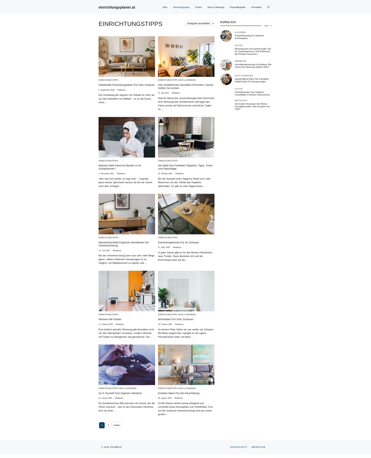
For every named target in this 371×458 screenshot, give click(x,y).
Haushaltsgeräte (237, 7)
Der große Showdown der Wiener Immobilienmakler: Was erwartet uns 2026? (252, 106)
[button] (268, 7)
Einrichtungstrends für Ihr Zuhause (178, 242)
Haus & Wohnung (216, 7)
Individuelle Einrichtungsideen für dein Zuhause (127, 84)
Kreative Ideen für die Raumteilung (178, 393)
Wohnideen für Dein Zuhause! (175, 319)
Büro (165, 7)
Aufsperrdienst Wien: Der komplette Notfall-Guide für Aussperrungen (252, 80)
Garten (198, 7)
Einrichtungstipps (181, 7)
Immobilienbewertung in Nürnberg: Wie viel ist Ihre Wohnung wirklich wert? (253, 65)
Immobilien (256, 7)
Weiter (117, 425)
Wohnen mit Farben (110, 319)
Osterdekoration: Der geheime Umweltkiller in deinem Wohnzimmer (252, 93)
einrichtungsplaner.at (117, 7)
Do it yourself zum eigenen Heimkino (120, 393)
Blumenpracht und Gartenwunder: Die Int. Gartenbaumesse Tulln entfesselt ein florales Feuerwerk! (253, 51)
